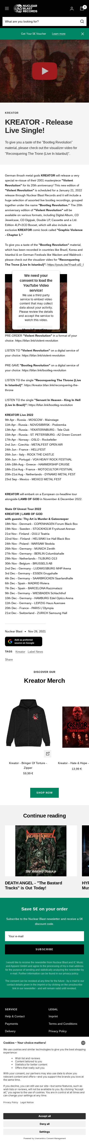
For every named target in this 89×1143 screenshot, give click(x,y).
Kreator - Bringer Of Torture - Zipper (28, 765)
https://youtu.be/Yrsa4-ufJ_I (65, 264)
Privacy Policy (58, 1031)
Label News (35, 651)
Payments (11, 1023)
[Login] (72, 8)
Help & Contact (15, 1016)
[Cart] (82, 8)
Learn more (58, 33)
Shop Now (44, 792)
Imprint (53, 1016)
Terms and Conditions (63, 1023)
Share (9, 659)
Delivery (10, 1031)
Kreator (12, 112)
